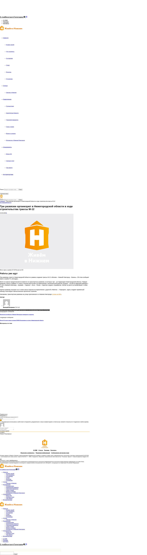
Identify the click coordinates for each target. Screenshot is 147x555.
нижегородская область (6, 310)
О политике (9, 79)
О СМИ (5, 20)
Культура (8, 72)
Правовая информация (43, 453)
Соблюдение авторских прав (60, 453)
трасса (48, 310)
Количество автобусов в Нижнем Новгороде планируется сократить (17, 314)
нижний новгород (18, 310)
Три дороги (9, 167)
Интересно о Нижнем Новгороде (15, 140)
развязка (35, 310)
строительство (42, 310)
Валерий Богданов (9, 307)
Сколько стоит (10, 161)
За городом (9, 58)
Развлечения (7, 99)
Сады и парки (10, 126)
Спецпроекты (7, 147)
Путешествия (10, 106)
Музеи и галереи (11, 133)
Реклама (6, 22)
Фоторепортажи (8, 174)
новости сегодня (28, 310)
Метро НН (9, 154)
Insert (15, 554)
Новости (5, 38)
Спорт (8, 65)
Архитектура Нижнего (12, 113)
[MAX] (26, 17)
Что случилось (10, 51)
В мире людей (10, 44)
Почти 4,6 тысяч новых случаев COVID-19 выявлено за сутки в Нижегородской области (21, 320)
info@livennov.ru (13, 460)
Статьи (5, 85)
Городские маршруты (12, 120)
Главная (2, 201)
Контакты (6, 23)
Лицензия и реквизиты (27, 453)
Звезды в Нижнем (11, 92)
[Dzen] (24, 17)
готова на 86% (56, 294)
